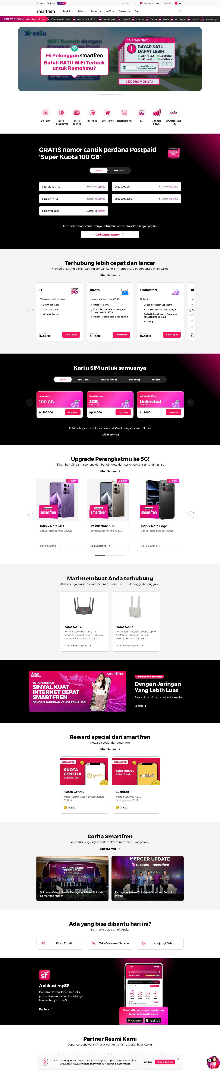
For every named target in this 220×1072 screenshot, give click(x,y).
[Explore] (144, 991)
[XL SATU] (110, 59)
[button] (29, 402)
